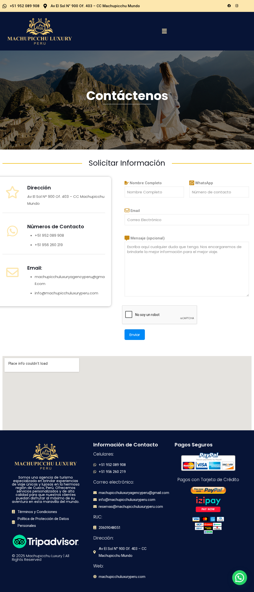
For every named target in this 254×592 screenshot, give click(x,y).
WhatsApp (203, 183)
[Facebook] (229, 5)
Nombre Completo (145, 183)
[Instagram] (236, 5)
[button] (164, 31)
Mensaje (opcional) (147, 238)
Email (134, 210)
